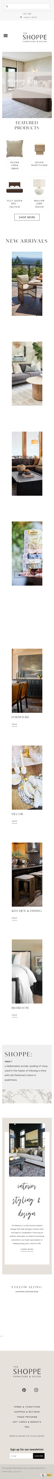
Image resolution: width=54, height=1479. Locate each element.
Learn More (27, 1249)
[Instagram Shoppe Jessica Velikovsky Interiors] (36, 1390)
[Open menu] (5, 35)
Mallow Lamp (39, 202)
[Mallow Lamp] (39, 187)
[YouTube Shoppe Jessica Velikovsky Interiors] (30, 1390)
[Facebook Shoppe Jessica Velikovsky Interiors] (18, 1390)
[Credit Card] (42, 1475)
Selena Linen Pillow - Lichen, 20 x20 (14, 164)
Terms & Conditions (27, 1407)
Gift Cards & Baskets (27, 1422)
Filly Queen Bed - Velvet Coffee (14, 202)
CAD (29, 14)
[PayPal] (49, 1475)
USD (25, 14)
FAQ (27, 1427)
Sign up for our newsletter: (27, 1449)
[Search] (7, 6)
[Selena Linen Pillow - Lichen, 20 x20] (15, 148)
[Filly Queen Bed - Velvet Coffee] (15, 187)
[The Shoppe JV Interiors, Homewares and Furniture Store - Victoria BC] (35, 35)
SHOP (11, 87)
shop (14, 724)
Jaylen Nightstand (39, 164)
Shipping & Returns (27, 1412)
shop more (27, 217)
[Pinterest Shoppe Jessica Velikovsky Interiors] (24, 1390)
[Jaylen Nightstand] (39, 148)
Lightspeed (16, 1471)
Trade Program (27, 1417)
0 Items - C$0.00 (30, 17)
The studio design (35, 1436)
